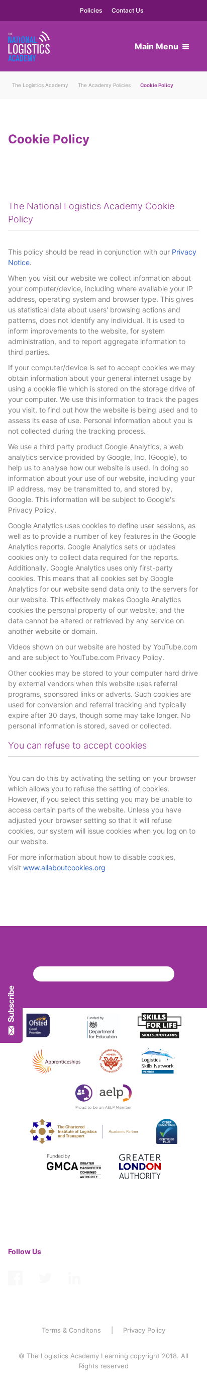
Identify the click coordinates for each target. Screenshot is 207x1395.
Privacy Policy (144, 1330)
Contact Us (127, 10)
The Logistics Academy (40, 85)
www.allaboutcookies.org (64, 867)
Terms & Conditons (71, 1330)
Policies (91, 10)
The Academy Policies (104, 85)
